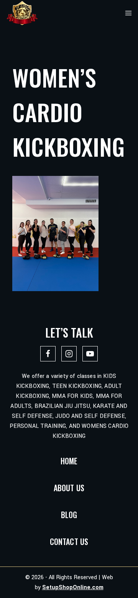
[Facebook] (48, 353)
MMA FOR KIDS (72, 396)
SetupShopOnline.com (73, 587)
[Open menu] (128, 13)
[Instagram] (69, 353)
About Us (69, 488)
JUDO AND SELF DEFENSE (90, 416)
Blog (69, 514)
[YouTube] (90, 353)
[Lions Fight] (22, 13)
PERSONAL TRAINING (38, 426)
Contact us (69, 541)
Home (69, 461)
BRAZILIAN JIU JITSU (62, 406)
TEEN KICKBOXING (77, 386)
